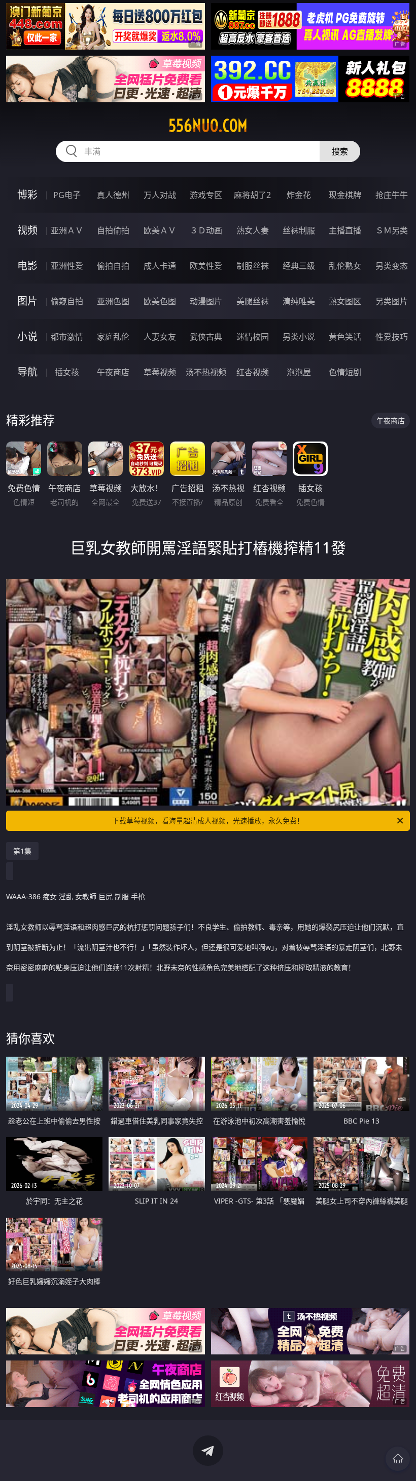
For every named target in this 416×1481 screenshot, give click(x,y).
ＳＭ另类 (391, 230)
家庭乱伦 (113, 336)
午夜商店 (113, 372)
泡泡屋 (299, 372)
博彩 (27, 195)
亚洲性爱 (67, 265)
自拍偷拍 (113, 230)
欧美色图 (160, 301)
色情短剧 (345, 372)
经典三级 (299, 265)
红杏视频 (252, 372)
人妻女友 (160, 336)
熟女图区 (345, 301)
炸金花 (299, 195)
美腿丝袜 (252, 301)
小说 (27, 336)
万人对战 (160, 195)
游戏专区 (206, 195)
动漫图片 (206, 301)
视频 (27, 230)
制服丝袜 (252, 265)
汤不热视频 (206, 372)
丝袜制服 (299, 230)
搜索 (340, 151)
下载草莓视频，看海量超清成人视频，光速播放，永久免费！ (208, 820)
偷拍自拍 (113, 265)
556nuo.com (208, 125)
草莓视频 (160, 372)
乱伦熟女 (345, 265)
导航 (27, 372)
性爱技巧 (391, 336)
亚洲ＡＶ (67, 230)
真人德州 (113, 195)
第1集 (22, 851)
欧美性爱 (206, 265)
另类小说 (299, 336)
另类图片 (391, 301)
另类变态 (391, 265)
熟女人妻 (252, 230)
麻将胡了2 (252, 195)
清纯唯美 (299, 301)
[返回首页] (398, 1459)
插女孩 (67, 372)
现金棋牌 (345, 195)
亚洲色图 (113, 301)
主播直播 (345, 230)
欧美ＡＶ (160, 230)
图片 (27, 301)
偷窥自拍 (67, 301)
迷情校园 (252, 336)
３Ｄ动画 (206, 230)
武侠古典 (206, 336)
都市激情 (67, 336)
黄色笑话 (345, 336)
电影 (27, 265)
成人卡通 (160, 265)
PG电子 (67, 195)
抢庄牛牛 (391, 195)
